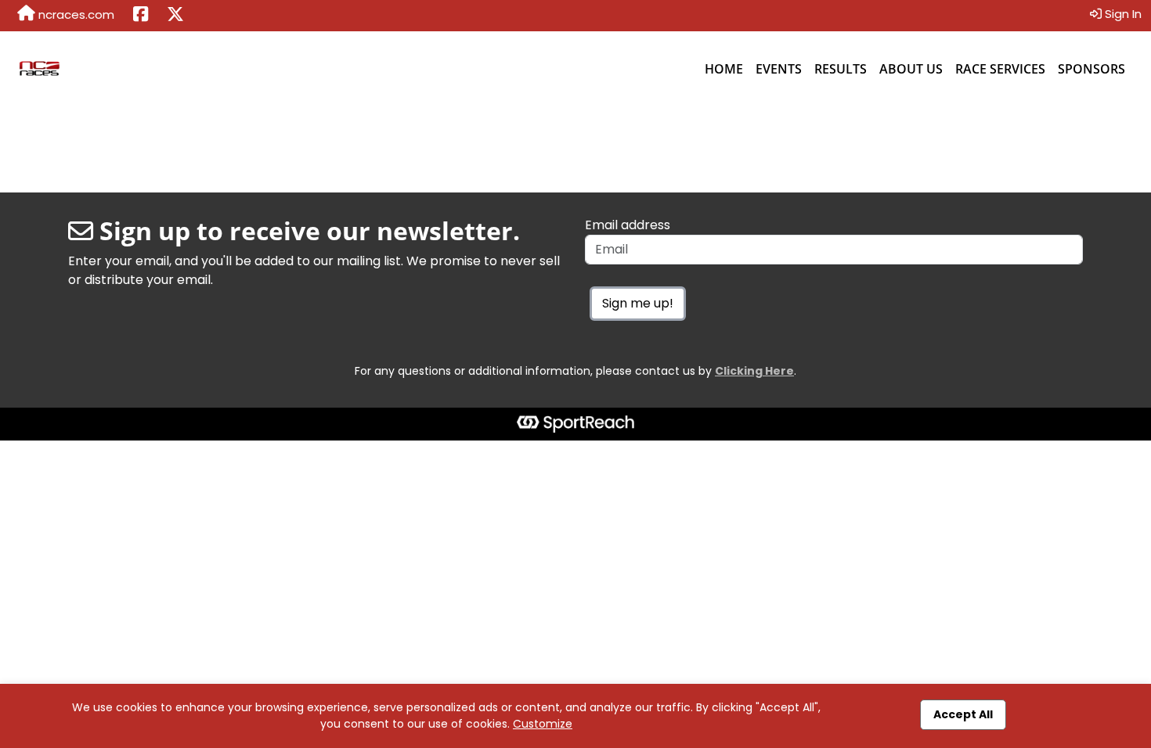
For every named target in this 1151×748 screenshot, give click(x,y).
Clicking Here (754, 371)
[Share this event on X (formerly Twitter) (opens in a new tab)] (175, 15)
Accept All (963, 714)
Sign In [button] (1122, 13)
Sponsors (1091, 68)
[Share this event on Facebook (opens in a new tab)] (140, 15)
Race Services (1000, 68)
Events (779, 68)
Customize (542, 724)
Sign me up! (637, 303)
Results (840, 68)
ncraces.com (74, 14)
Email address (627, 225)
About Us (911, 68)
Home (724, 68)
